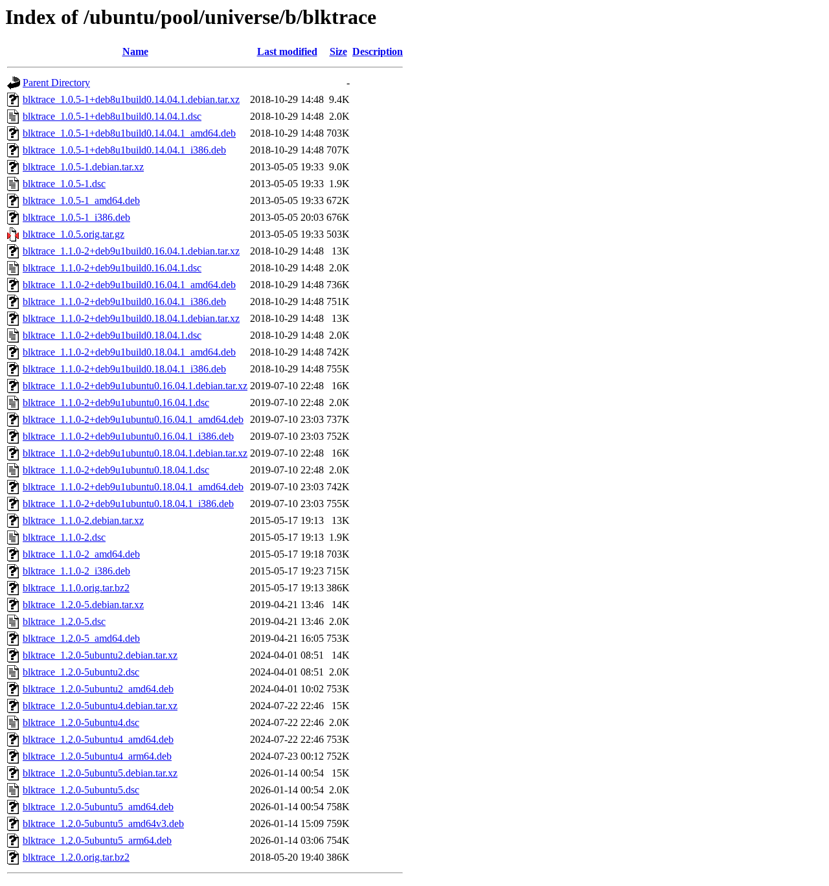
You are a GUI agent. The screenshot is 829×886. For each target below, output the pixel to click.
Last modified (287, 51)
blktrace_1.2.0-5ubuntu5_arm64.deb (97, 840)
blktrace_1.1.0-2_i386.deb (76, 570)
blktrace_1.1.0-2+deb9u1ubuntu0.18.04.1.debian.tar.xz (135, 453)
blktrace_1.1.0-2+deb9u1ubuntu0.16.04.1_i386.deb (128, 436)
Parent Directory (56, 82)
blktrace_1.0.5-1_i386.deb (76, 217)
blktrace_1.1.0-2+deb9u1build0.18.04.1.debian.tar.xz (131, 318)
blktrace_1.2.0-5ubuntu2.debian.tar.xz (100, 655)
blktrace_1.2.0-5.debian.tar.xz (83, 604)
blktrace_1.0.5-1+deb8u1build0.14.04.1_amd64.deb (129, 133)
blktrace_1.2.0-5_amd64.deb (81, 638)
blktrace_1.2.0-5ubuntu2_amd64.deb (98, 688)
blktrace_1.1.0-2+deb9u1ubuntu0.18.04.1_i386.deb (128, 503)
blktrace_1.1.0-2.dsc (64, 537)
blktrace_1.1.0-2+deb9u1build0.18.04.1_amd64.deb (129, 352)
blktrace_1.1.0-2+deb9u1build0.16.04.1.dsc (112, 267)
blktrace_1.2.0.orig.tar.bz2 (76, 857)
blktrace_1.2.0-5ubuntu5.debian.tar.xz (100, 772)
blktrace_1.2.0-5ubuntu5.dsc (81, 789)
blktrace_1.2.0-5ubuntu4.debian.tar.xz (100, 705)
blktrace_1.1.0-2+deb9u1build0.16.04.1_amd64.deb (129, 284)
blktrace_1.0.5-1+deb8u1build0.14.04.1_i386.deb (124, 149)
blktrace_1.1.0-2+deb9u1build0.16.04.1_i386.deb (124, 301)
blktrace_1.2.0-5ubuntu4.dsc (81, 722)
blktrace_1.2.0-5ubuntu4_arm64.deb (97, 756)
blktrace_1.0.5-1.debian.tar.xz (83, 166)
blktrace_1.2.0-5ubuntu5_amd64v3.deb (103, 823)
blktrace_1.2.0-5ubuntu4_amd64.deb (98, 739)
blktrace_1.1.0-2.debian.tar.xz (83, 520)
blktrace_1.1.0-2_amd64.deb (81, 554)
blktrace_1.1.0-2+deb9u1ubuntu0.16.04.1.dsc (116, 402)
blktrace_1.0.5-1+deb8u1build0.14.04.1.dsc (112, 116)
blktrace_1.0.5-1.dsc (64, 183)
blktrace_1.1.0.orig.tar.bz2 (76, 587)
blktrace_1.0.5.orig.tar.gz (73, 234)
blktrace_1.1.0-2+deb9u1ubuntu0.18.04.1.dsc (116, 469)
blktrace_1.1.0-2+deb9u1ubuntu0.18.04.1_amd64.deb (133, 486)
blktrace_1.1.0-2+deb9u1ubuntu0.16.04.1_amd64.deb (133, 419)
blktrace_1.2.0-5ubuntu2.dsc (81, 671)
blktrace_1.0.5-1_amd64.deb (81, 200)
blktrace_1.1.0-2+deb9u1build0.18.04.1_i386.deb (124, 368)
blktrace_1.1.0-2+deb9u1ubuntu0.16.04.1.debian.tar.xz (135, 385)
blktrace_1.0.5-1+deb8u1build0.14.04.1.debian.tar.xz (131, 99)
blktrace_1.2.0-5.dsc (64, 621)
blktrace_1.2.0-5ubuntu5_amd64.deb (98, 806)
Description (377, 51)
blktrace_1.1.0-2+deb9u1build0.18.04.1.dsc (112, 335)
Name (135, 51)
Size (338, 51)
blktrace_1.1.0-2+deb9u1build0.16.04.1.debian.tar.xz (131, 250)
